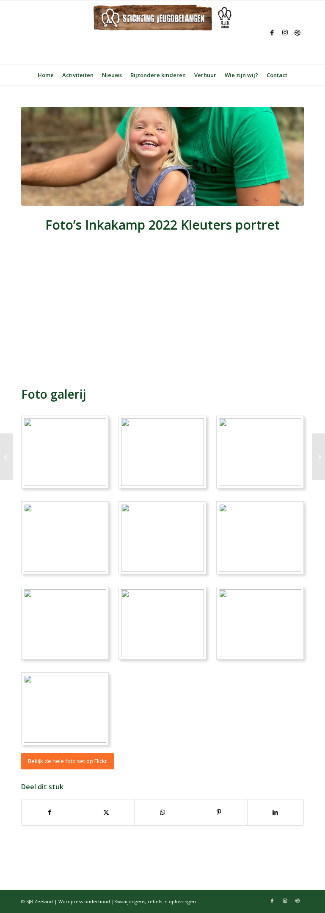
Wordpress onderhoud (84, 901)
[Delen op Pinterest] (219, 812)
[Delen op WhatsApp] (162, 812)
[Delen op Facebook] (50, 812)
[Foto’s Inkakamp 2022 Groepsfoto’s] (6, 456)
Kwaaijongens (129, 901)
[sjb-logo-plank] (162, 32)
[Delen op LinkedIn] (275, 812)
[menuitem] (45, 75)
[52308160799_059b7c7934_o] (162, 156)
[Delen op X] (106, 812)
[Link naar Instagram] (284, 32)
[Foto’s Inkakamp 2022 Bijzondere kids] (318, 456)
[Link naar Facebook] (272, 32)
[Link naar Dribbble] (297, 32)
